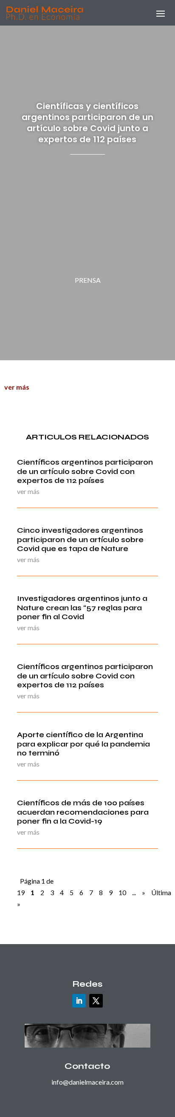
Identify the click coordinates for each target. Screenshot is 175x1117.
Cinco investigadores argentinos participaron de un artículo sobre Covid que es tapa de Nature (80, 539)
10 (122, 892)
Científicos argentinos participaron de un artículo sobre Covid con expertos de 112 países (85, 471)
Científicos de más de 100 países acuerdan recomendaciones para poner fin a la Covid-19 (83, 812)
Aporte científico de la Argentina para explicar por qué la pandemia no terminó (83, 744)
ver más (16, 387)
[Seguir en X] (96, 1001)
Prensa (88, 280)
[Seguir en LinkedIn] (79, 1001)
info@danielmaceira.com (87, 1082)
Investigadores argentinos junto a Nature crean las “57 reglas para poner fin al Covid (82, 607)
